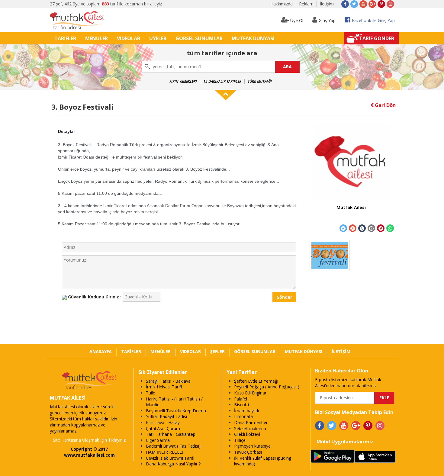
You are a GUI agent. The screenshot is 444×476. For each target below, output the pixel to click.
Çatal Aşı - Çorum (163, 428)
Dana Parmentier (251, 422)
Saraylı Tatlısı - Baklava (168, 381)
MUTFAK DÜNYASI (253, 38)
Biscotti (241, 404)
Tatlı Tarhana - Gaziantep (170, 434)
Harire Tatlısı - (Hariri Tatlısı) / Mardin (174, 402)
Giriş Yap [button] (327, 20)
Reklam (306, 4)
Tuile (150, 393)
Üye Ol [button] (296, 20)
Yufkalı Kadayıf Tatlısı (166, 416)
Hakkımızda (281, 4)
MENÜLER (96, 38)
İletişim (327, 4)
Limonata (243, 416)
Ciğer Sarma (158, 440)
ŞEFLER (217, 351)
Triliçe (240, 440)
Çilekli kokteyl (247, 434)
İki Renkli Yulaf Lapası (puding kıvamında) (262, 461)
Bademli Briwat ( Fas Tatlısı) (173, 446)
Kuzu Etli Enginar (250, 393)
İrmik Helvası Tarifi (164, 387)
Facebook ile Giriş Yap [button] (373, 20)
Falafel (240, 399)
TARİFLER (65, 38)
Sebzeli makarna (250, 428)
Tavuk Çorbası (248, 452)
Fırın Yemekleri (183, 81)
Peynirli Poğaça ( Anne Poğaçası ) (266, 387)
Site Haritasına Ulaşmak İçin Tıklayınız (89, 440)
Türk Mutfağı (260, 81)
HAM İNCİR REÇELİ (164, 452)
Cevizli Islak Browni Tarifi (170, 458)
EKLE (384, 397)
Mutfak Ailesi (351, 207)
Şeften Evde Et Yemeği (256, 381)
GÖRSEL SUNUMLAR (199, 38)
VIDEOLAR (128, 38)
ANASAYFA (100, 351)
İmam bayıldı (246, 410)
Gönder (284, 297)
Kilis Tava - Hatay (163, 422)
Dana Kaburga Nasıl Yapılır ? (173, 464)
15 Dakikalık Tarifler (222, 81)
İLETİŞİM (341, 351)
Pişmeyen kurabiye (252, 446)
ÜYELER (157, 38)
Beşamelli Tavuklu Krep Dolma (176, 410)
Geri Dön (385, 105)
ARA (287, 66)
